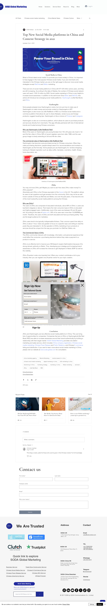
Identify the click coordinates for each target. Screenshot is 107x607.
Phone (36, 309)
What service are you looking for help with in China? (34, 318)
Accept (100, 604)
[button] (82, 285)
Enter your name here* (30, 293)
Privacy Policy (66, 604)
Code (26, 309)
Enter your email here (30, 301)
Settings (92, 604)
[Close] (105, 604)
